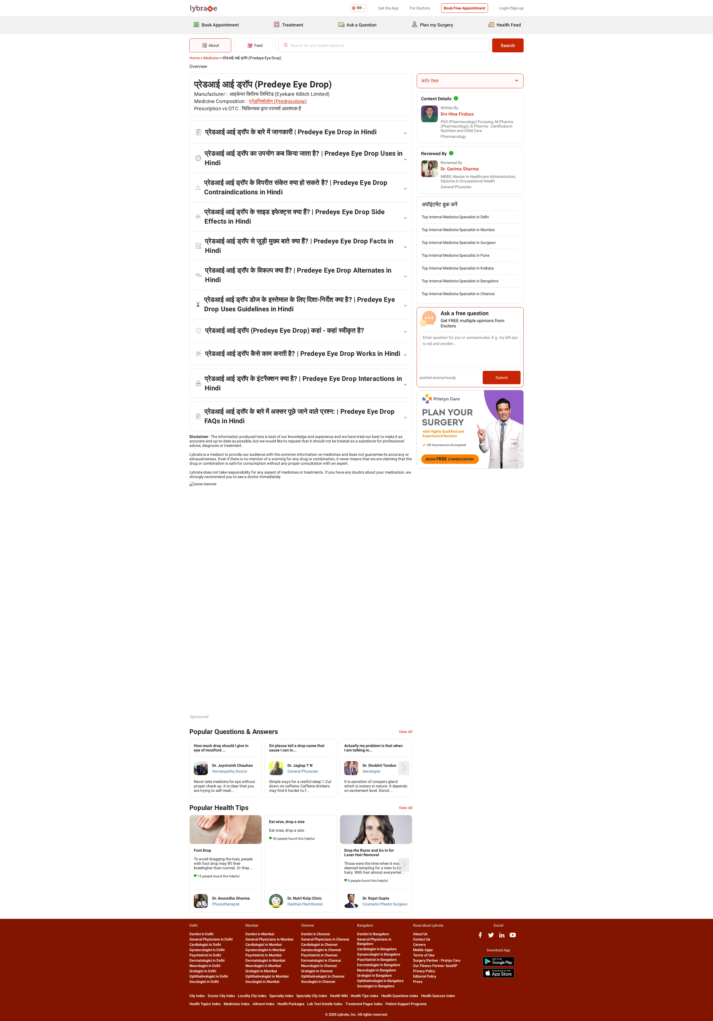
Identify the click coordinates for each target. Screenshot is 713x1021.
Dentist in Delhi (201, 934)
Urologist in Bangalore (374, 975)
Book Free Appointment (464, 8)
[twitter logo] (491, 937)
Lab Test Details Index (325, 1004)
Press (418, 982)
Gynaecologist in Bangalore (378, 954)
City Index (197, 996)
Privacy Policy (424, 971)
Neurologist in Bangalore (376, 970)
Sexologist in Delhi (204, 982)
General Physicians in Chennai (325, 939)
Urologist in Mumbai (261, 971)
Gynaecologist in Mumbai (265, 950)
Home (194, 58)
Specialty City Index (311, 996)
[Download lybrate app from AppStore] (498, 977)
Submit (501, 377)
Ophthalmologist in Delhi (208, 976)
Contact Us (421, 939)
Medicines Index (237, 1004)
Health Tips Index (365, 996)
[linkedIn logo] (502, 937)
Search (508, 45)
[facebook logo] (480, 937)
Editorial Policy (424, 976)
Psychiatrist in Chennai (319, 955)
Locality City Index (252, 996)
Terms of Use (423, 955)
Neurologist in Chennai (319, 966)
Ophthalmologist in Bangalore (380, 981)
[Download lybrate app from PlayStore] (498, 965)
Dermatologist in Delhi (206, 960)
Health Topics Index (205, 1004)
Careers (419, 944)
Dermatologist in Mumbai (265, 960)
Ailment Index (264, 1004)
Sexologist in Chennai (318, 982)
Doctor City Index (221, 996)
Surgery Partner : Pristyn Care (436, 960)
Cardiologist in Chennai (319, 944)
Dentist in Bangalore (373, 934)
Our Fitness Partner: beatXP (435, 966)
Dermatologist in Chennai (321, 960)
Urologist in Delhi (202, 971)
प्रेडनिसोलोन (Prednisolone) (278, 101)
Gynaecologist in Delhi (206, 950)
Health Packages (290, 1004)
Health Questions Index (399, 996)
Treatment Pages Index (364, 1004)
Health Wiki (339, 996)
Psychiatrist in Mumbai (263, 955)
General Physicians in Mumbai (269, 939)
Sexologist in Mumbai (262, 982)
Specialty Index (281, 996)
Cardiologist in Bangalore (377, 949)
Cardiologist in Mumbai (263, 944)
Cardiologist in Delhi (205, 944)
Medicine (211, 58)
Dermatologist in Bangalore (378, 965)
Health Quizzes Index (438, 996)
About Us (420, 934)
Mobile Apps (423, 950)
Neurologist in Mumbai (263, 966)
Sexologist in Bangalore (375, 986)
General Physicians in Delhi (211, 939)
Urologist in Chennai (317, 971)
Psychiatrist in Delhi (205, 955)
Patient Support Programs (406, 1004)
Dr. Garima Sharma (460, 169)
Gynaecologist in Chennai (321, 950)
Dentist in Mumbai (259, 934)
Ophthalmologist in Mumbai (267, 976)
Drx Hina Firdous (457, 114)
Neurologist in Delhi (204, 966)
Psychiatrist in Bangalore (377, 960)
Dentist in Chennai (315, 934)
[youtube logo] (512, 937)
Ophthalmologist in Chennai (322, 976)
